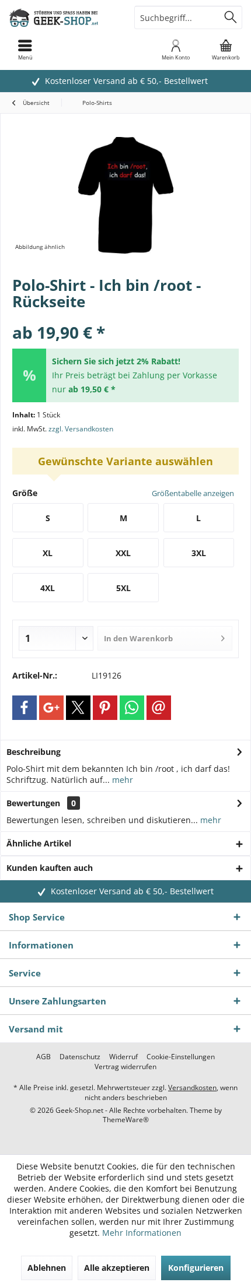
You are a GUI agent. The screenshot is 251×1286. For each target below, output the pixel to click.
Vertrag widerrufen (125, 1066)
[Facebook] (24, 707)
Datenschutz (80, 1057)
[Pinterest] (105, 707)
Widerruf (123, 1057)
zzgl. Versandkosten (80, 429)
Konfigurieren (196, 1267)
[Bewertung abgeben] (125, 316)
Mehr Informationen (142, 1232)
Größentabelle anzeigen (193, 493)
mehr (121, 779)
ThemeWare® (126, 1120)
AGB (43, 1057)
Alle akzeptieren (116, 1267)
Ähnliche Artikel (38, 843)
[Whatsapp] (132, 707)
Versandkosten (192, 1087)
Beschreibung (33, 751)
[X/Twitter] (78, 707)
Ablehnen (46, 1267)
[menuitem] (226, 49)
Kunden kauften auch (49, 867)
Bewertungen (33, 803)
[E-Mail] (159, 707)
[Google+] (51, 707)
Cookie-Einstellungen (181, 1057)
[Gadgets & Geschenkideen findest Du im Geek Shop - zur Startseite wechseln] (63, 17)
